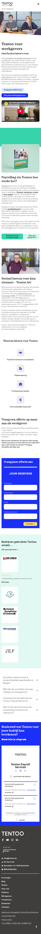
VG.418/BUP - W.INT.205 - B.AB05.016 (16, 923)
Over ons (5, 889)
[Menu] (38, 4)
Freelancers (7, 900)
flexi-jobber (8, 194)
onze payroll (6, 77)
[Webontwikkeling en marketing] (36, 926)
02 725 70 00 (9, 862)
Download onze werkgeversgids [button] (12, 236)
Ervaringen (6, 878)
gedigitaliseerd (14, 209)
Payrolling (5, 186)
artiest (35, 192)
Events (4, 885)
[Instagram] (12, 841)
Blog (3, 881)
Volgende (29, 524)
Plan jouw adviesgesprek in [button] (15, 95)
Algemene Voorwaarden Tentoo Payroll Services (20, 912)
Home (3, 9)
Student (20, 192)
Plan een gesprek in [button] (32, 236)
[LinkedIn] (17, 841)
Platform (5, 892)
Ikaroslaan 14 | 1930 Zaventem (16, 866)
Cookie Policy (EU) (8, 916)
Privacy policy (7, 920)
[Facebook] (3, 841)
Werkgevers (7, 896)
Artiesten (5, 907)
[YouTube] (7, 841)
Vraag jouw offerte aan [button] (13, 90)
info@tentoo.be (10, 858)
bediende (28, 192)
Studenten (6, 903)
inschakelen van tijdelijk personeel (17, 58)
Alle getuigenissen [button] (9, 549)
